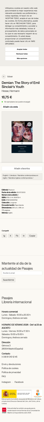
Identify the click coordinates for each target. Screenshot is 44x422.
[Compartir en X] (11, 236)
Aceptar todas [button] (22, 49)
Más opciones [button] (22, 58)
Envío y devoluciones (11, 364)
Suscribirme (8, 280)
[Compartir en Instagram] (5, 236)
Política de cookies (10, 368)
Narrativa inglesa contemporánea (20, 178)
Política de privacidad (11, 372)
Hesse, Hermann (11, 90)
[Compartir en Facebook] (17, 236)
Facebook (19, 382)
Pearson (11, 190)
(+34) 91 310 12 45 (9, 357)
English (5, 175)
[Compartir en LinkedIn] (24, 236)
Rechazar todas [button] (22, 54)
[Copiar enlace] (33, 236)
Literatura (13, 175)
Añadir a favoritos (22, 168)
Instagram (6, 382)
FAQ (4, 376)
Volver (10, 76)
